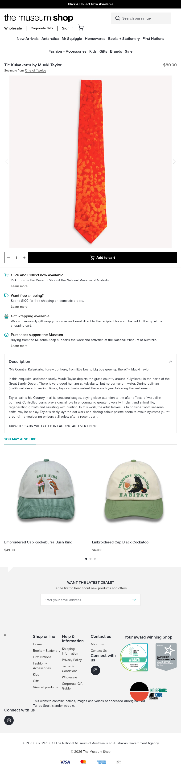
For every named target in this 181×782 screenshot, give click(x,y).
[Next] (174, 162)
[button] (81, 27)
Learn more (19, 286)
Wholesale (13, 28)
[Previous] (6, 162)
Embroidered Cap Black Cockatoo (120, 542)
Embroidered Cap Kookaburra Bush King (38, 542)
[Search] (117, 18)
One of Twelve (35, 71)
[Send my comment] (134, 599)
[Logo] (38, 18)
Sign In (68, 28)
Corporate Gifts (42, 28)
